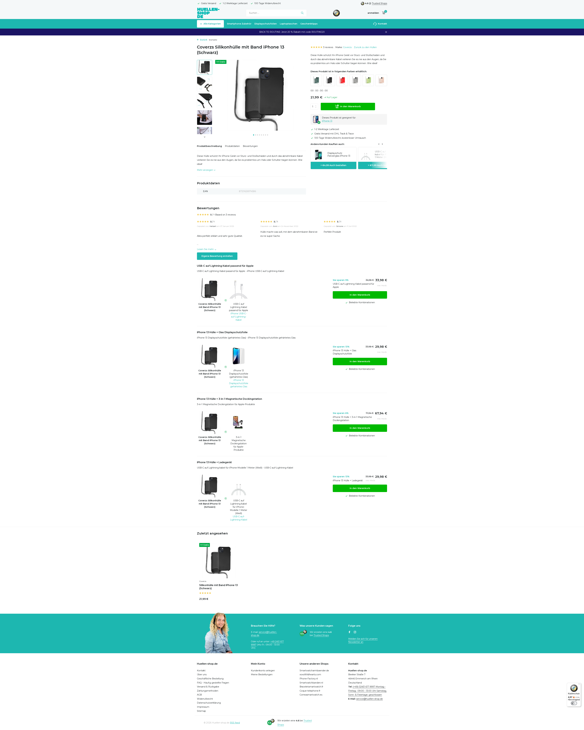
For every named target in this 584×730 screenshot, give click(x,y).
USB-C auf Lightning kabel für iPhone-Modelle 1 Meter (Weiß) (238, 507)
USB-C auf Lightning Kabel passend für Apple (238, 307)
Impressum (203, 707)
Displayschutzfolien (265, 23)
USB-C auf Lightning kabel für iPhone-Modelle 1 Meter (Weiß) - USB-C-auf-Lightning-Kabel (245, 467)
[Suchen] (302, 12)
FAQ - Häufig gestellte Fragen (213, 682)
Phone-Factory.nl (309, 678)
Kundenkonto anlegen (263, 670)
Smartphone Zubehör (239, 23)
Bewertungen (250, 146)
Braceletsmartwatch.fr (311, 686)
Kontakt (382, 23)
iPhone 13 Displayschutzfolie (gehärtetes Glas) (238, 373)
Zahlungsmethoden (207, 690)
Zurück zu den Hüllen (365, 47)
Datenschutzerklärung (209, 702)
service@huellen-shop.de (369, 698)
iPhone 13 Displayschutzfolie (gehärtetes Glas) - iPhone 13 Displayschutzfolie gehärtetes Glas (246, 337)
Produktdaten (232, 146)
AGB (199, 694)
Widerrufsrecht (205, 698)
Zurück (203, 40)
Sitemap (201, 711)
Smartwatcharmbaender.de (314, 670)
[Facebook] (349, 632)
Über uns (202, 674)
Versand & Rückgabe (208, 686)
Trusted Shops (379, 3)
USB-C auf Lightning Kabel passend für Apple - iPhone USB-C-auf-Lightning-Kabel (240, 271)
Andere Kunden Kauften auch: (327, 144)
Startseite (213, 40)
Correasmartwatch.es (311, 694)
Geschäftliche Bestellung (210, 678)
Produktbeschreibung (209, 146)
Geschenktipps (309, 23)
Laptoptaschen (288, 23)
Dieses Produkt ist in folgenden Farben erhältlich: (339, 71)
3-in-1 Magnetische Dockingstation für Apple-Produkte (226, 404)
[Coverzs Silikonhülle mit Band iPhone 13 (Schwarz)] (219, 560)
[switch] (574, 703)
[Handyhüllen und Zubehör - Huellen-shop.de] (208, 12)
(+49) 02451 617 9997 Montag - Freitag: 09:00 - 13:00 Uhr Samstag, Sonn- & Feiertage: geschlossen (367, 690)
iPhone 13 (327, 121)
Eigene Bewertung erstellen (217, 256)
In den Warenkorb (350, 106)
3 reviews (328, 47)
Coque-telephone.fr (310, 690)
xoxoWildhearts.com (310, 674)
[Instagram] (355, 632)
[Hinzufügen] (233, 598)
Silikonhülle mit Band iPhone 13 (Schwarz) (218, 587)
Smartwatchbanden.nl (311, 682)
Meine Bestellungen (262, 674)
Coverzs (347, 47)
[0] (383, 13)
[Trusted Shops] (336, 13)
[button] (253, 134)
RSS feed (235, 722)
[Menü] (579, 685)
